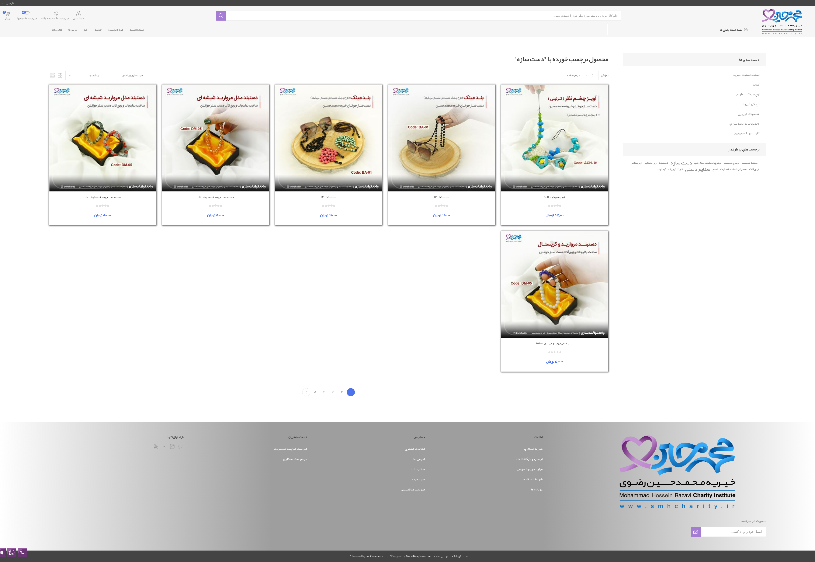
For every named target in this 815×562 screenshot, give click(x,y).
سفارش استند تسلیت (733, 169)
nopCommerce (374, 556)
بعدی (306, 392)
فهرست (52, 75)
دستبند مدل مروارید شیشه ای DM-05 (216, 197)
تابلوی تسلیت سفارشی (708, 163)
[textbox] (423, 16)
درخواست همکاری (295, 459)
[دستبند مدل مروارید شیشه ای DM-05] (215, 138)
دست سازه (681, 163)
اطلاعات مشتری (415, 448)
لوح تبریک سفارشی (747, 94)
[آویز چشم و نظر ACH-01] (554, 138)
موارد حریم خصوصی (530, 469)
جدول (60, 75)
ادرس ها (419, 459)
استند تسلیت (750, 163)
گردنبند (661, 169)
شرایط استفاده (533, 479)
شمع (715, 169)
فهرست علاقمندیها (412, 489)
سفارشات (418, 469)
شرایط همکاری (533, 448)
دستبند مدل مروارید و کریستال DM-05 (554, 343)
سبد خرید (418, 479)
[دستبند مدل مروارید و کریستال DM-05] (554, 284)
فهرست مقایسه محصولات (55, 18)
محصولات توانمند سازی (744, 123)
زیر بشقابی (650, 163)
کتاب (756, 84)
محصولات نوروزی (749, 114)
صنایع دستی (697, 169)
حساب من (78, 18)
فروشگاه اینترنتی (451, 556)
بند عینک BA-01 (441, 197)
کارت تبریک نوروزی (747, 133)
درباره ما (537, 489)
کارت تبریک (675, 169)
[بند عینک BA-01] (441, 138)
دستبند (664, 163)
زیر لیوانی (636, 163)
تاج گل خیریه (751, 104)
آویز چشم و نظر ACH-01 (554, 197)
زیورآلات (754, 169)
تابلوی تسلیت (731, 163)
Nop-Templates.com (418, 556)
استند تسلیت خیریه (746, 75)
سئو (436, 556)
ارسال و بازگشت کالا (529, 459)
